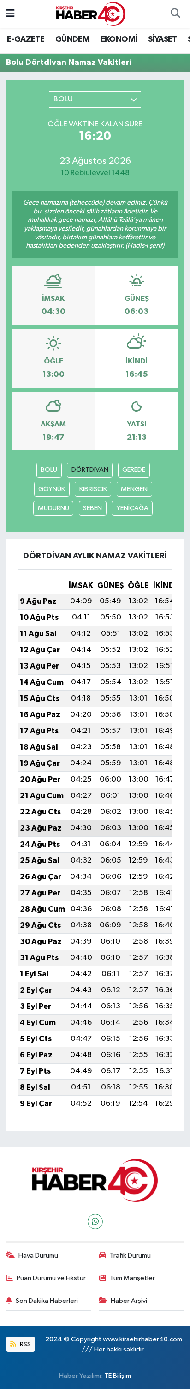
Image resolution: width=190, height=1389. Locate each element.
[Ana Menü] (10, 14)
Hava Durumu (38, 1255)
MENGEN (134, 489)
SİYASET (162, 39)
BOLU (49, 469)
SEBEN (92, 508)
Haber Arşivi (129, 1300)
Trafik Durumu (130, 1255)
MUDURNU (53, 508)
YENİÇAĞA (132, 508)
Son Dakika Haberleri (47, 1300)
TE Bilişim (117, 1375)
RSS (24, 1344)
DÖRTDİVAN (89, 469)
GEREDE (133, 469)
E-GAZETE (25, 39)
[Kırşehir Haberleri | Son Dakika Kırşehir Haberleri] (90, 13)
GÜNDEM (72, 39)
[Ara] (175, 14)
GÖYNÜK (51, 489)
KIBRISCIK (93, 489)
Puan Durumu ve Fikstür (51, 1278)
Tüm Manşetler (132, 1278)
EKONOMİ (119, 39)
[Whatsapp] (95, 1221)
